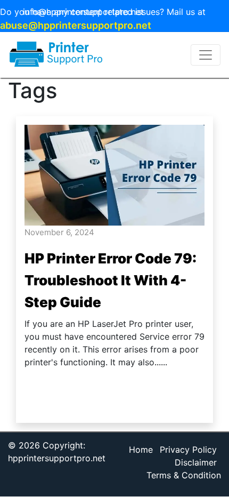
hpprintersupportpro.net (56, 458)
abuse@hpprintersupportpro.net (75, 25)
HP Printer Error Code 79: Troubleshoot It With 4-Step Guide (110, 280)
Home (141, 449)
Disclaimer (196, 462)
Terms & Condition (183, 475)
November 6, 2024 (59, 232)
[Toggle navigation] (205, 55)
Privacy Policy (188, 449)
